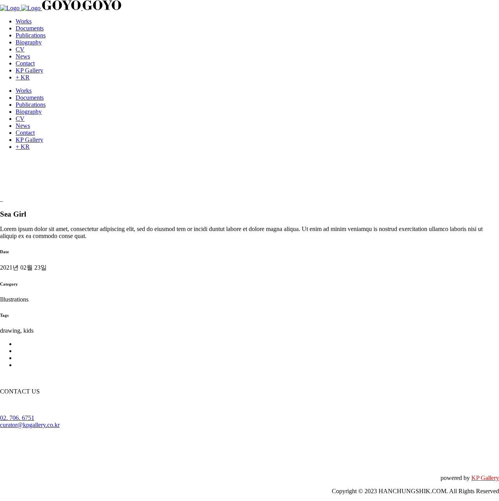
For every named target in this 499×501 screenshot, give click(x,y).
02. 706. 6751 (17, 418)
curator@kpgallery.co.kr (30, 425)
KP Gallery (485, 478)
